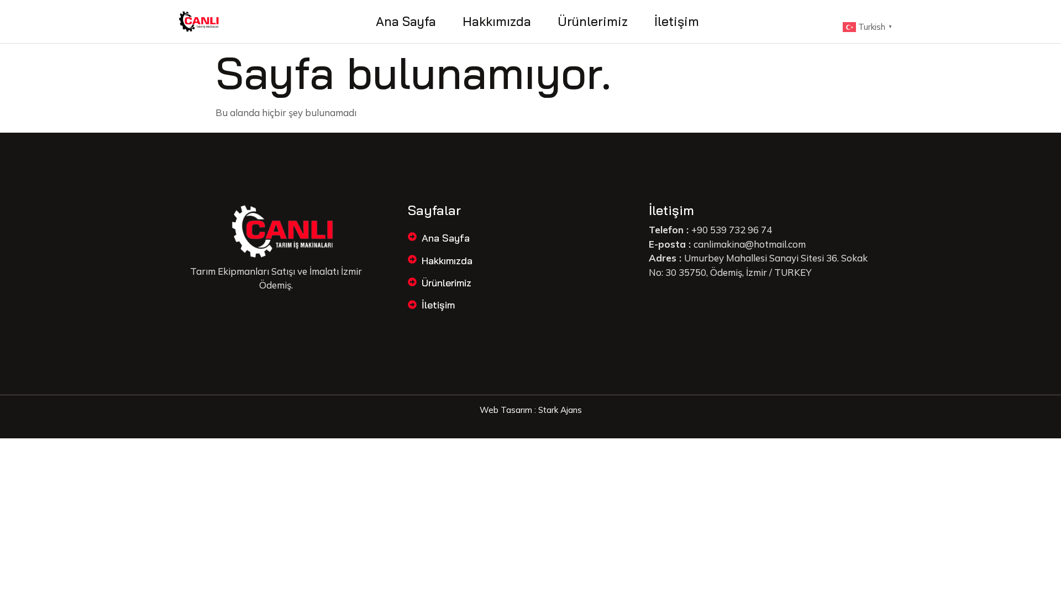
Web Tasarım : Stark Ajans (531, 410)
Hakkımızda (497, 21)
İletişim (676, 21)
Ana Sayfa (406, 21)
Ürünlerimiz (593, 21)
